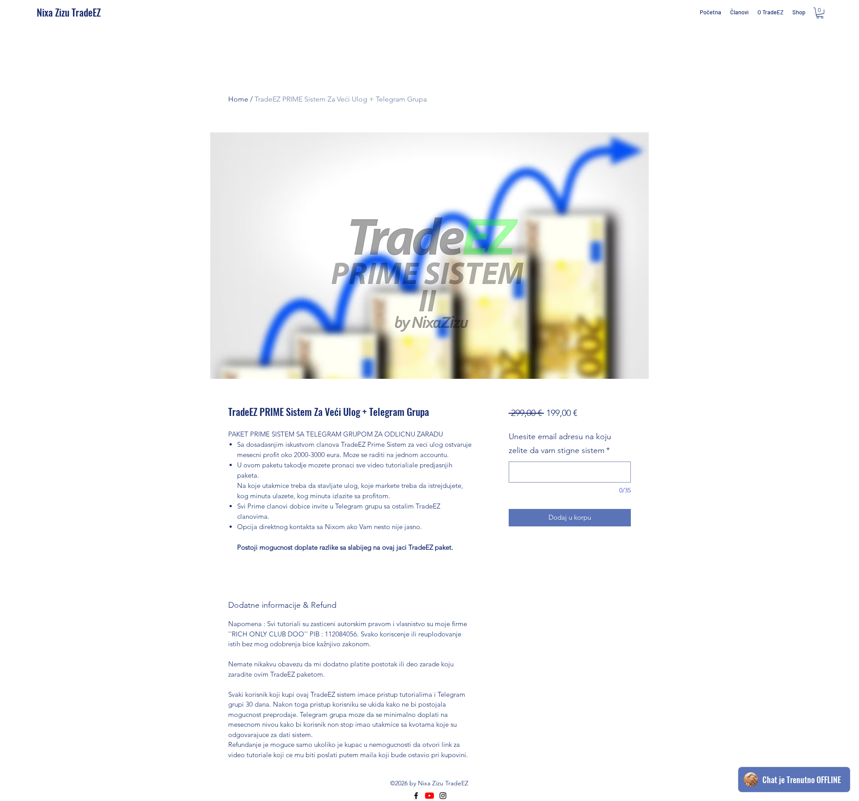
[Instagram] (442, 795)
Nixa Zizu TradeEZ (69, 12)
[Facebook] (416, 795)
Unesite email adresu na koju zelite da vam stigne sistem (560, 444)
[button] (819, 13)
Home (238, 99)
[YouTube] (429, 795)
